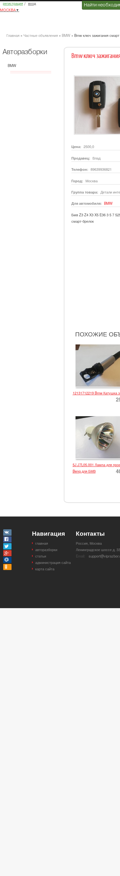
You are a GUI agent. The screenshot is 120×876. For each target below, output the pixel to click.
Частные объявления (40, 35)
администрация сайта (53, 562)
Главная (13, 35)
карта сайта (44, 568)
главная (41, 543)
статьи (40, 555)
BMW (66, 35)
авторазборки (46, 549)
